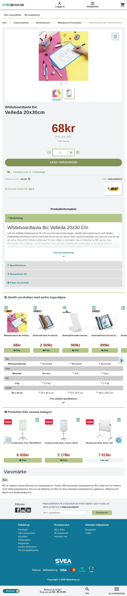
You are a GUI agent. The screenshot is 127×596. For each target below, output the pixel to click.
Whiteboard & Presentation (69, 23)
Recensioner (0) (18, 274)
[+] (77, 152)
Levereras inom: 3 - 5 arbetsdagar (29, 172)
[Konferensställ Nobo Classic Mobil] (64, 430)
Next (118, 440)
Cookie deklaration (27, 546)
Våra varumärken (26, 533)
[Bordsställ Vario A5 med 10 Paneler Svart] (105, 322)
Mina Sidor (59, 529)
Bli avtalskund (61, 533)
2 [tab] (65, 83)
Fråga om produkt (19, 282)
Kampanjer (90, 529)
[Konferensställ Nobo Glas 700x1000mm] (23, 430)
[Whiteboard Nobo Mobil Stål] (104, 430)
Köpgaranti (23, 543)
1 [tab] (61, 83)
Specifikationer (17, 265)
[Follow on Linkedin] (28, 511)
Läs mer (104, 460)
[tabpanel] (63, 56)
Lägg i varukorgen (63, 162)
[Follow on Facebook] (17, 511)
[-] (49, 152)
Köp (17, 350)
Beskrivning (16, 218)
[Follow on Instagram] (23, 511)
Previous (8, 440)
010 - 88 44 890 (59, 592)
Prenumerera (102, 513)
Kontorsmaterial (21, 23)
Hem (4, 23)
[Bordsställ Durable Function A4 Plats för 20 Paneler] (75, 322)
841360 (23, 179)
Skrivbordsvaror (43, 23)
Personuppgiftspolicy (28, 550)
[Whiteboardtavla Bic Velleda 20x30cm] (63, 56)
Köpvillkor (23, 536)
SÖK (87, 593)
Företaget (23, 529)
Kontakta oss (60, 536)
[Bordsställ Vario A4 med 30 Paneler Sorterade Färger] (46, 322)
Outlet (88, 533)
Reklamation (24, 540)
